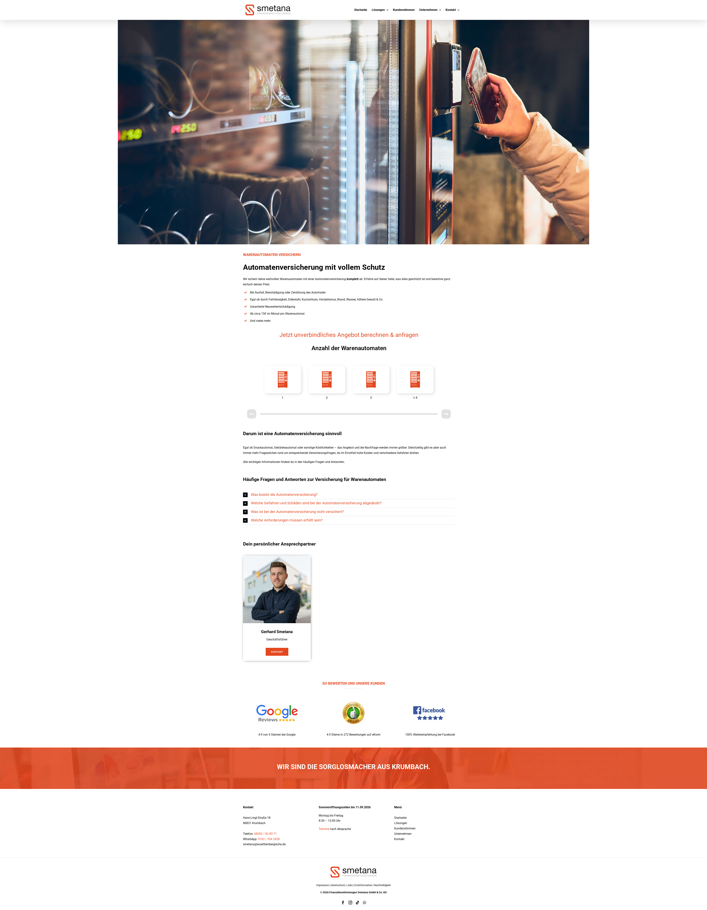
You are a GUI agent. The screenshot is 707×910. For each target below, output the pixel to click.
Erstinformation (363, 885)
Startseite (400, 817)
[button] (349, 495)
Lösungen (400, 823)
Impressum (322, 885)
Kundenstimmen (405, 828)
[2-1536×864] (353, 695)
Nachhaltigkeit (382, 885)
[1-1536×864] (277, 695)
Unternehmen (402, 833)
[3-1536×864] (430, 695)
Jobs (350, 885)
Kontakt (399, 839)
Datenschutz (338, 885)
